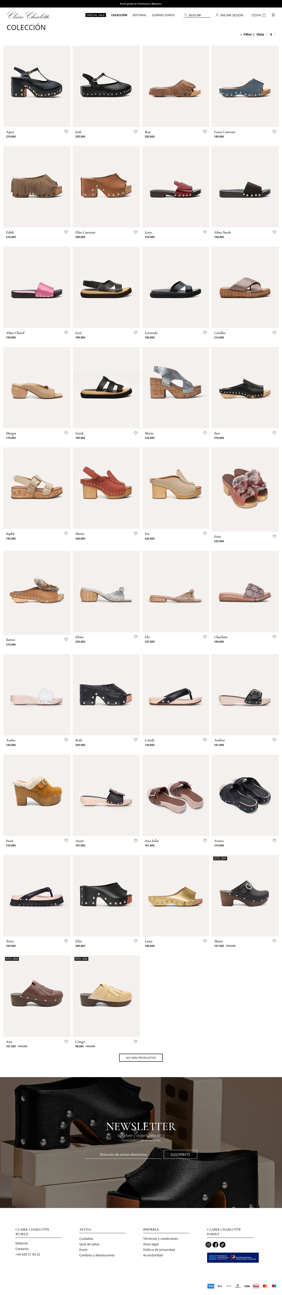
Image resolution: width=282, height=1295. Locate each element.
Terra (10, 941)
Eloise (79, 636)
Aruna (219, 840)
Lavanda (151, 332)
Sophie (10, 533)
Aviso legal (151, 1244)
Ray (148, 131)
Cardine (220, 332)
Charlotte (220, 636)
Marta (79, 533)
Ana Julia (152, 840)
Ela (147, 636)
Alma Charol (15, 332)
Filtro (248, 34)
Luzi (78, 332)
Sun (217, 433)
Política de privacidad (159, 1250)
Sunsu (10, 639)
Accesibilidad (153, 1255)
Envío (83, 1250)
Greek (79, 433)
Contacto (21, 1249)
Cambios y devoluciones (97, 1255)
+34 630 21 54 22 (27, 1254)
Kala (78, 740)
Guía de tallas (89, 1244)
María (149, 433)
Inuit (9, 840)
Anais (79, 840)
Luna (148, 941)
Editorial (21, 1243)
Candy (149, 740)
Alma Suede (222, 232)
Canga (80, 1041)
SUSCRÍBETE (180, 1154)
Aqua (10, 131)
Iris (147, 533)
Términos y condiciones (160, 1238)
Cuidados (86, 1238)
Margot (11, 433)
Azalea (10, 740)
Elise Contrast (85, 232)
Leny (148, 232)
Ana (9, 1041)
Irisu (217, 536)
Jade (78, 131)
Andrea (219, 740)
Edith (10, 232)
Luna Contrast (224, 131)
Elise (78, 941)
